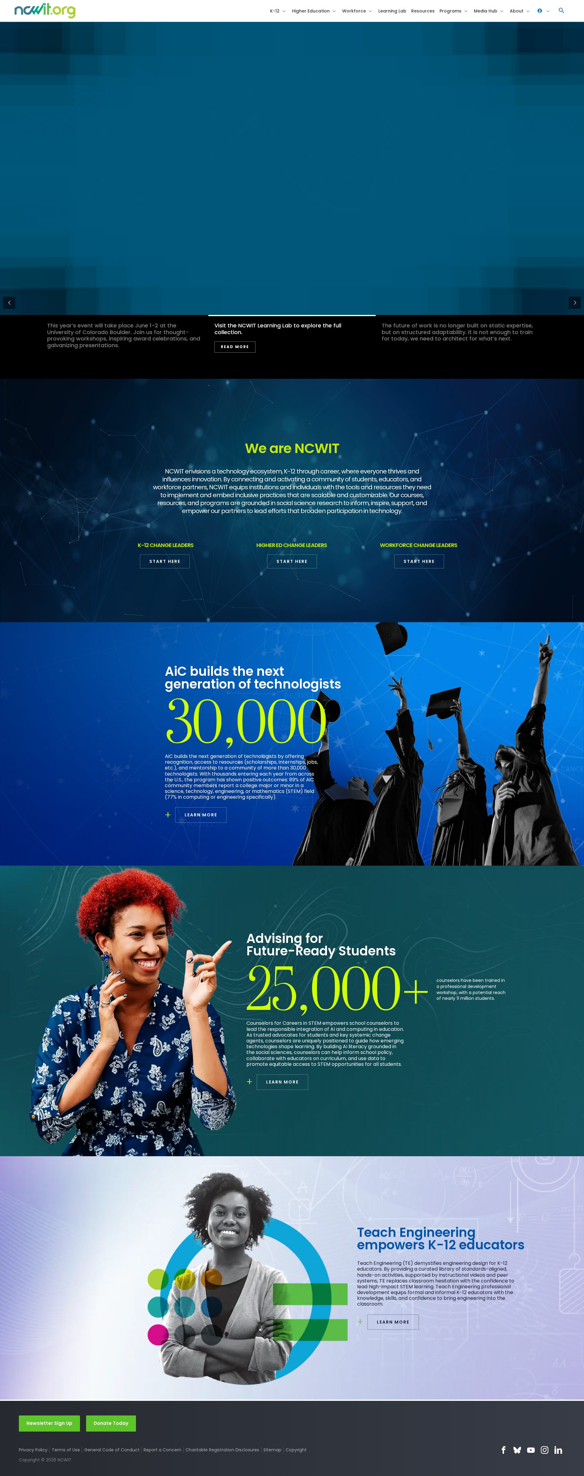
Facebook (503, 1450)
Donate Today (111, 1423)
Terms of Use (66, 1450)
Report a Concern (162, 1450)
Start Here (164, 561)
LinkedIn (558, 1450)
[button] (561, 10)
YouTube (531, 1450)
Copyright (296, 1450)
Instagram (544, 1450)
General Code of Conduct (112, 1450)
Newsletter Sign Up (49, 1423)
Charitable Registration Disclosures (222, 1450)
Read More (402, 353)
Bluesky (517, 1450)
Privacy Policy (33, 1450)
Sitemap (272, 1450)
